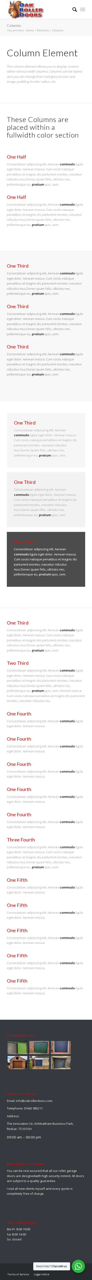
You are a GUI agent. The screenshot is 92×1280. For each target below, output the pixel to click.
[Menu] (82, 9)
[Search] (72, 9)
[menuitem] (72, 9)
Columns (14, 25)
